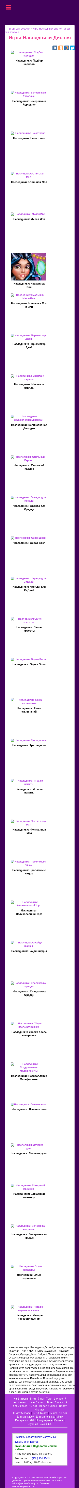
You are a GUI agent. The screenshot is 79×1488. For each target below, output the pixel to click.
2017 (32, 1420)
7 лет (41, 1398)
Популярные (44, 1420)
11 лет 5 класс (22, 1413)
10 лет (33, 1405)
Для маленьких (45, 1416)
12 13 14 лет (40, 1413)
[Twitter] (72, 48)
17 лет (53, 1413)
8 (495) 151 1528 (39, 1458)
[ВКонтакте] (54, 48)
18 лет (63, 1413)
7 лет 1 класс (54, 1398)
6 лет (33, 1398)
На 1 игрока (21, 1398)
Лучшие (33, 1423)
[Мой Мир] (66, 48)
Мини (60, 1416)
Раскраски (21, 1420)
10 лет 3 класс (48, 1405)
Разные (58, 1420)
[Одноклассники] (60, 48)
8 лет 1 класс (37, 1402)
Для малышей (25, 1416)
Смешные (45, 1423)
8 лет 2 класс (55, 1402)
